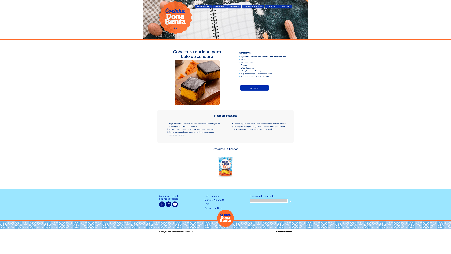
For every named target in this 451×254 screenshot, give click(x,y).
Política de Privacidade (284, 232)
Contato (285, 6)
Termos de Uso (213, 208)
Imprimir (254, 87)
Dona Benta (203, 6)
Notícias (271, 6)
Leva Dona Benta (253, 6)
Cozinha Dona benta (175, 17)
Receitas (234, 6)
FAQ (207, 204)
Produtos (220, 6)
